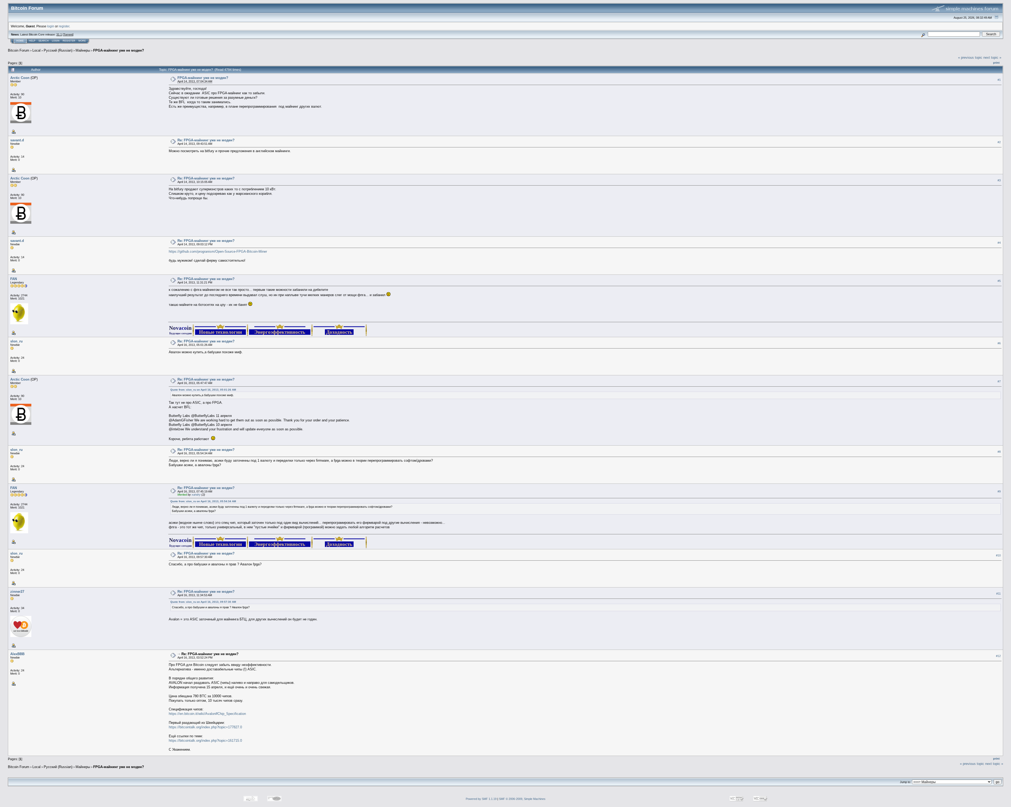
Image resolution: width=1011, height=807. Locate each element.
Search (43, 40)
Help (32, 40)
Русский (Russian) (58, 50)
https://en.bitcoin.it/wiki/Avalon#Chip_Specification (207, 714)
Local (36, 50)
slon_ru (16, 341)
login (50, 26)
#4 (999, 242)
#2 (999, 142)
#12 (998, 655)
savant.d (17, 140)
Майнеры (83, 50)
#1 (999, 79)
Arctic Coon (19, 78)
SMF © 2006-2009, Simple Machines (522, 798)
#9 (999, 491)
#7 (999, 381)
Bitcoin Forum (18, 50)
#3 (999, 180)
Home (20, 40)
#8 (999, 451)
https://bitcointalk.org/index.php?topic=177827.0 (205, 727)
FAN (13, 279)
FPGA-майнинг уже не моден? (118, 50)
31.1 (59, 34)
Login (56, 40)
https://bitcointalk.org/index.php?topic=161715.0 (205, 741)
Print (996, 62)
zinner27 (17, 592)
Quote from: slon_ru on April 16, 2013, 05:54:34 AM (203, 501)
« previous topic (970, 57)
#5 (999, 280)
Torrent (68, 34)
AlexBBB (17, 654)
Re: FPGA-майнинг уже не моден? (206, 140)
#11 (998, 593)
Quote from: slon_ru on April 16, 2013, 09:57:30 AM (203, 601)
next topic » (992, 57)
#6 (999, 343)
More (82, 40)
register (64, 26)
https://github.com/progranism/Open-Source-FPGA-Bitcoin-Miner (218, 251)
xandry (196, 494)
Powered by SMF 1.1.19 (481, 798)
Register (69, 40)
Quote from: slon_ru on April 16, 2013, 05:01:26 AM (203, 389)
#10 (998, 555)
